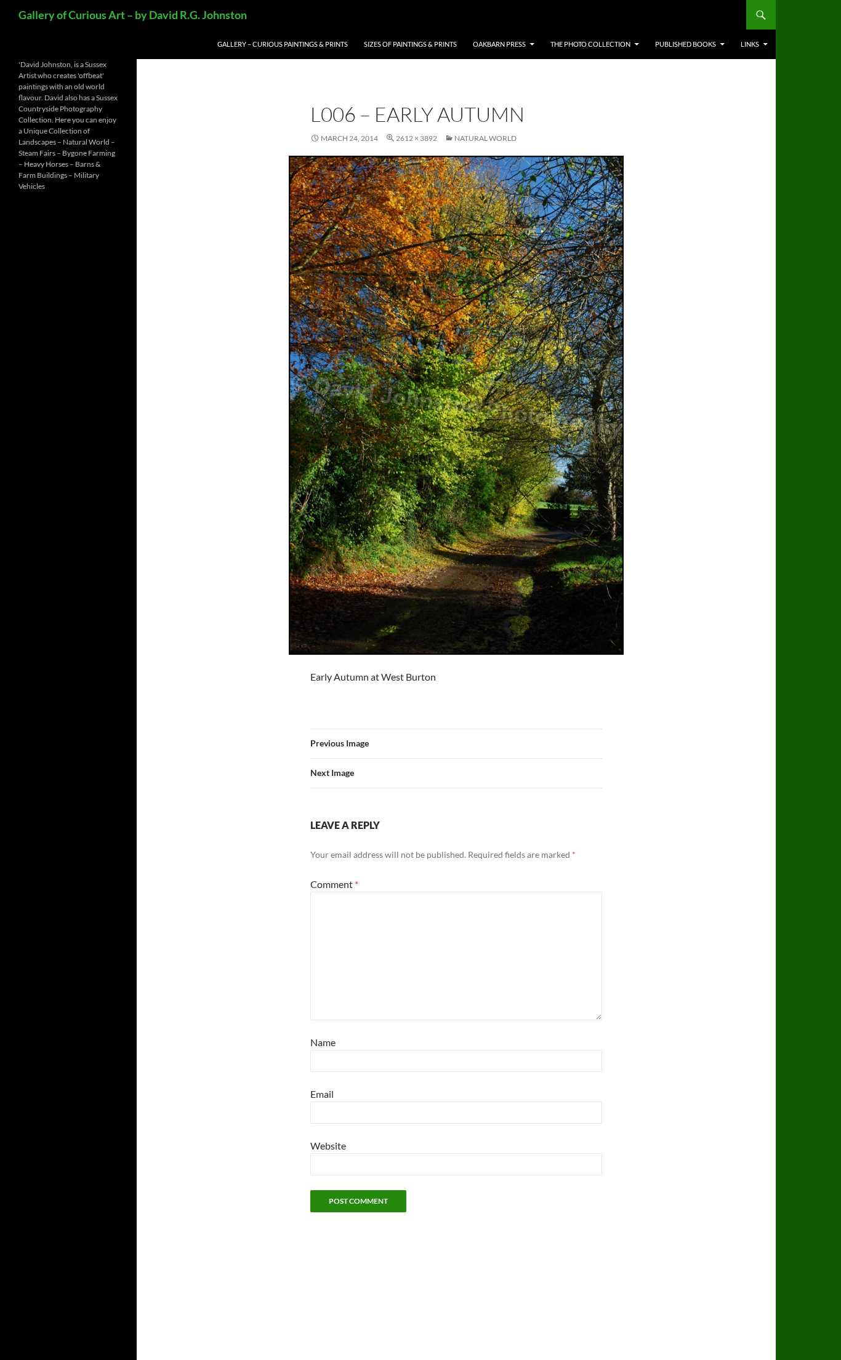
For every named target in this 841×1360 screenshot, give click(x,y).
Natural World (485, 138)
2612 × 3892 (416, 138)
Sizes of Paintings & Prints (410, 44)
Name (323, 1042)
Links (750, 44)
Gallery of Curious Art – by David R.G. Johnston (132, 15)
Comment (334, 884)
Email (322, 1094)
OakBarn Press (499, 44)
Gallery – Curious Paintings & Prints (282, 44)
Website (328, 1145)
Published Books (685, 44)
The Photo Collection (590, 44)
